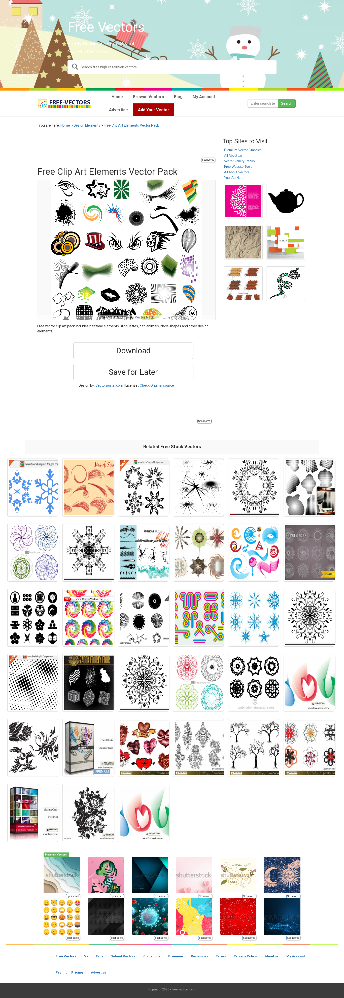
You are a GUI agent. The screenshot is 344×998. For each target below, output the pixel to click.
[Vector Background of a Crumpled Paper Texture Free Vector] (243, 242)
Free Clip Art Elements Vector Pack (131, 125)
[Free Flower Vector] (87, 813)
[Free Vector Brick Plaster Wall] (243, 283)
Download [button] (133, 350)
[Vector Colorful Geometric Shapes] (198, 553)
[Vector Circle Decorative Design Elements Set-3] (198, 683)
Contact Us (151, 956)
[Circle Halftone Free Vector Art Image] (32, 683)
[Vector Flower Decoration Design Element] (87, 553)
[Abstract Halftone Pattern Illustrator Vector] (198, 488)
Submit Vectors (123, 956)
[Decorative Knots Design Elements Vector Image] (253, 683)
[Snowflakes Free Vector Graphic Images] (32, 488)
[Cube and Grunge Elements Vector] (87, 683)
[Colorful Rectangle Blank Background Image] (285, 242)
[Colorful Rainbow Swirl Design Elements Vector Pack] (87, 618)
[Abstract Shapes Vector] (143, 618)
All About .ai (233, 155)
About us (272, 956)
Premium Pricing (69, 972)
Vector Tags (93, 956)
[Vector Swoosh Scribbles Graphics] (87, 488)
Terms (221, 956)
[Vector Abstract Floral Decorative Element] (253, 488)
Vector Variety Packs (239, 161)
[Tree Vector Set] (253, 748)
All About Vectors (236, 172)
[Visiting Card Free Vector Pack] (32, 813)
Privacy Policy (245, 956)
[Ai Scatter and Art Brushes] (143, 553)
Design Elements (87, 125)
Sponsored (208, 159)
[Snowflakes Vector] (253, 618)
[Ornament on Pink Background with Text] (243, 201)
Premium (175, 956)
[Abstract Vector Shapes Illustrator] (253, 553)
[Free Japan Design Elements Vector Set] (32, 618)
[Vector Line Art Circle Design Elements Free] (309, 553)
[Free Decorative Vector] (198, 748)
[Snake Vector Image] (285, 283)
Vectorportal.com (109, 385)
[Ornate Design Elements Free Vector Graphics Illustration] (143, 488)
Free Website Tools (238, 166)
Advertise (98, 972)
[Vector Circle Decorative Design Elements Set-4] (32, 553)
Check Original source (157, 385)
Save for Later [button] (133, 372)
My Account (295, 956)
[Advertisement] (129, 145)
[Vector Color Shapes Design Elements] (198, 618)
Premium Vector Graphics (243, 150)
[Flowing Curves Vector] (309, 683)
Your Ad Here (233, 178)
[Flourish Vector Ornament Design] (143, 683)
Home (65, 125)
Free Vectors (66, 956)
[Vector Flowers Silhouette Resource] (32, 748)
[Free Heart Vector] (143, 748)
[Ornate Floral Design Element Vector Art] (309, 618)
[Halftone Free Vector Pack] (309, 488)
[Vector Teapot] (285, 201)
